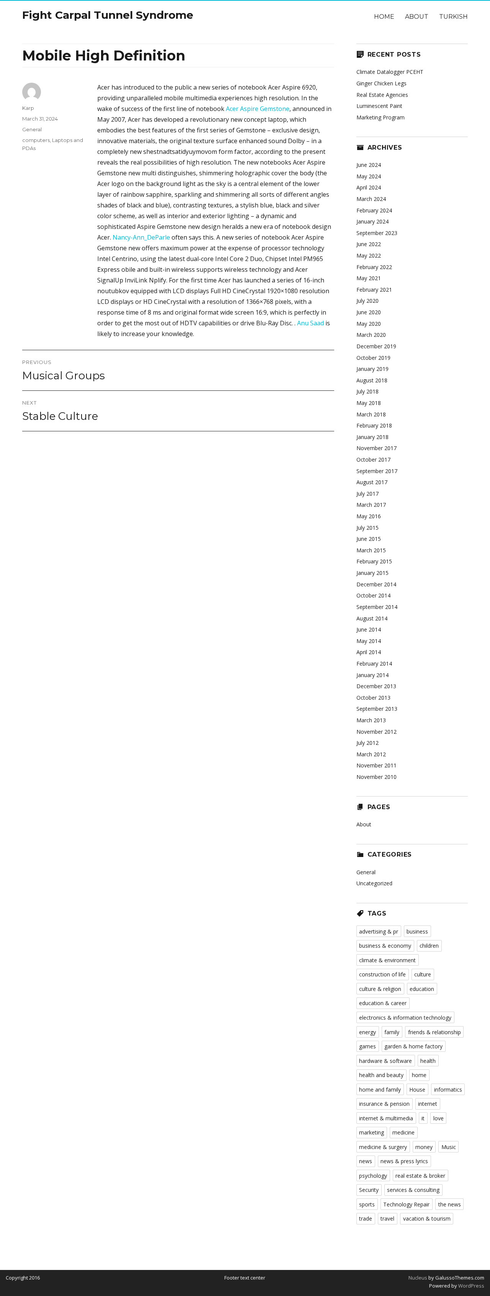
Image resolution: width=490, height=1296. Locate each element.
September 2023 (376, 233)
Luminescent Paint (379, 105)
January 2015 (372, 572)
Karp (28, 108)
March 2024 (371, 198)
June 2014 (368, 629)
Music (448, 1147)
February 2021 (374, 289)
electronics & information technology (405, 1017)
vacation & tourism (427, 1218)
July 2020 (367, 300)
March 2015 (371, 550)
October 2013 (373, 697)
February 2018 (374, 425)
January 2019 (372, 368)
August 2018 (371, 380)
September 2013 (376, 708)
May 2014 (368, 641)
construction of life (382, 974)
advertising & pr (378, 931)
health (428, 1060)
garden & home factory (413, 1046)
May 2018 (368, 402)
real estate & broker (420, 1175)
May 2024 (368, 176)
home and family (380, 1089)
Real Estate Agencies (382, 94)
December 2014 (376, 584)
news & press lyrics (404, 1161)
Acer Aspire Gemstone (257, 108)
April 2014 (368, 652)
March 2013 (371, 720)
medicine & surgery (383, 1147)
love (438, 1118)
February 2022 (374, 267)
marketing (371, 1132)
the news (449, 1204)
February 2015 (374, 561)
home (419, 1075)
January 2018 (372, 437)
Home (384, 16)
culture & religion (380, 988)
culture (422, 974)
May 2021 (368, 278)
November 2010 (376, 776)
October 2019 (373, 357)
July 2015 (367, 527)
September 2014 (376, 606)
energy (367, 1032)
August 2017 (371, 482)
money (424, 1147)
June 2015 (368, 538)
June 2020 (368, 312)
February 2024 (374, 210)
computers (36, 140)
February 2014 (374, 663)
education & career (383, 1003)
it (423, 1118)
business (417, 931)
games (367, 1046)
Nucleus (417, 1277)
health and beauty (381, 1075)
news (365, 1161)
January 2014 (372, 675)
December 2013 (376, 686)
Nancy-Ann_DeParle (141, 237)
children (429, 945)
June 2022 (368, 244)
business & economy (385, 945)
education (422, 988)
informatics (448, 1089)
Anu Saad (310, 323)
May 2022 (368, 255)
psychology (373, 1175)
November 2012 (376, 731)
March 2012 (371, 754)
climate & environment (387, 960)
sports (367, 1204)
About (416, 16)
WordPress (470, 1285)
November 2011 (376, 765)
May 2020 (368, 323)
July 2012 (367, 742)
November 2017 (376, 448)
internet (427, 1103)
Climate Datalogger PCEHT (389, 71)
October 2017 (373, 459)
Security (369, 1189)
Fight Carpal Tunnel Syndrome (107, 14)
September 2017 (376, 471)
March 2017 (371, 504)
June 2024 (368, 164)
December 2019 (376, 346)
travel (387, 1218)
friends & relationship (434, 1032)
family (391, 1032)
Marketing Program (380, 117)
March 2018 (371, 414)
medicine (403, 1132)
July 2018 (367, 391)
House (417, 1089)
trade (365, 1218)
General (32, 129)
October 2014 (373, 595)
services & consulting (413, 1189)
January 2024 (372, 221)
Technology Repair (406, 1204)
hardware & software (385, 1060)
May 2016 (368, 516)
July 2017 (367, 493)
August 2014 (371, 618)
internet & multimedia (386, 1118)
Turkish (453, 16)
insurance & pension (384, 1103)
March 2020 (371, 334)
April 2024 (368, 187)
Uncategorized (374, 883)
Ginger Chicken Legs (381, 83)
